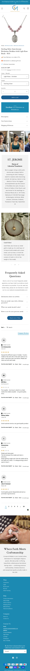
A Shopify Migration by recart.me (20, 670)
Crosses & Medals (10, 670)
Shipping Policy (7, 604)
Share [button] (20, 364)
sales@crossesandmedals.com (10, 628)
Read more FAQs (15, 318)
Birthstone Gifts (9, 45)
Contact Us (6, 618)
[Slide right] (18, 264)
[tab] (23, 333)
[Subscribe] (25, 651)
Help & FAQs (6, 600)
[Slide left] (11, 264)
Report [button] (16, 364)
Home (2, 45)
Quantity (3, 88)
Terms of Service (7, 602)
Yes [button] (13, 364)
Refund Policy (6, 606)
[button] (2, 8)
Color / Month (5, 73)
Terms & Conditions (7, 608)
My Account (6, 586)
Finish (3, 80)
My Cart (5, 588)
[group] (15, 353)
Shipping (9, 69)
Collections (6, 582)
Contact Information (8, 598)
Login (4, 584)
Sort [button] (2, 327)
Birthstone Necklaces (19, 45)
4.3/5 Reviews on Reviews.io (15, 108)
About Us (5, 616)
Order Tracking (6, 590)
